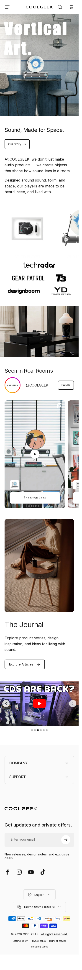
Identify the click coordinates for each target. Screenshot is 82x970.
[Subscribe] (65, 933)
